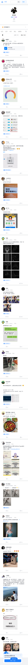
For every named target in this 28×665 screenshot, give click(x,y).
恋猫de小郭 (9, 79)
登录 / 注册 (12, 660)
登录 (23, 1)
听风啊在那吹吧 (10, 60)
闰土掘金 (8, 484)
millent (7, 516)
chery (7, 351)
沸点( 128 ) (23, 35)
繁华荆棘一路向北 (10, 412)
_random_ (8, 178)
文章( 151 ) (16, 35)
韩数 (7, 238)
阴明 (7, 288)
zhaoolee (8, 442)
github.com (7, 86)
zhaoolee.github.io (15, 449)
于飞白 (7, 142)
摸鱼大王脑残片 (10, 609)
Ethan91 (8, 381)
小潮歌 (7, 575)
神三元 (7, 208)
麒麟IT (7, 39)
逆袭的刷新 (8, 547)
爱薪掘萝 (8, 112)
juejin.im (11, 150)
